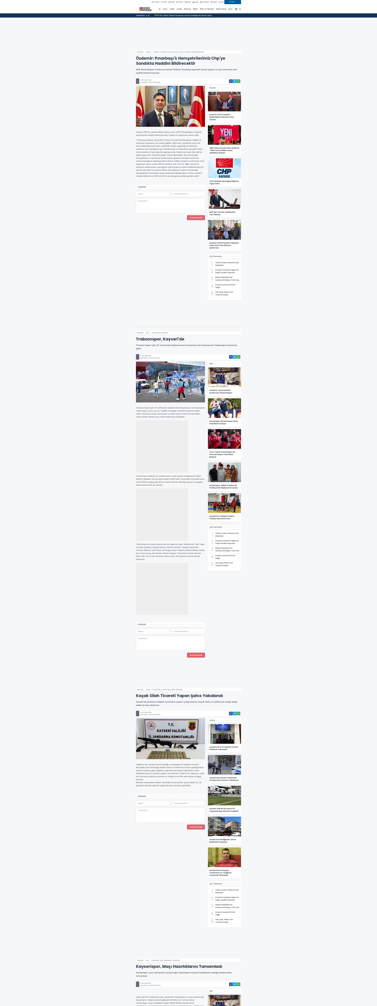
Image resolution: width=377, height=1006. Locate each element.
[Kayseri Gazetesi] (146, 9)
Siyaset (148, 52)
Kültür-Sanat (221, 9)
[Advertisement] (188, 35)
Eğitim (195, 9)
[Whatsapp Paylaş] (238, 81)
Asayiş (179, 9)
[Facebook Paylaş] (231, 81)
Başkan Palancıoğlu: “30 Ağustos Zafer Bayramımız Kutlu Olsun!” (182, 15)
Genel (172, 9)
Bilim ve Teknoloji (207, 9)
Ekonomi (187, 9)
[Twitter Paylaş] (235, 81)
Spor (230, 9)
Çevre (165, 9)
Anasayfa (140, 52)
